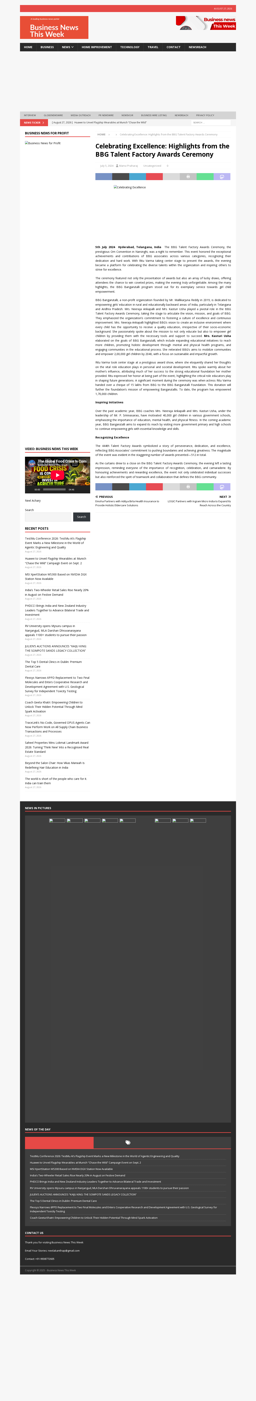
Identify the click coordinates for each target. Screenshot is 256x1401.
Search (29, 510)
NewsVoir (127, 115)
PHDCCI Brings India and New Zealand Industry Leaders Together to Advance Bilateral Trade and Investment (57, 610)
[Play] (30, 489)
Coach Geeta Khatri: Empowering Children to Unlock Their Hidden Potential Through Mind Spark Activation (54, 706)
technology (129, 47)
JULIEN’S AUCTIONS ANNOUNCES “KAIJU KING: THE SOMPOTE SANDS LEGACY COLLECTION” (83, 1194)
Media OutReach (81, 115)
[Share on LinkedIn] (137, 176)
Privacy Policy (205, 115)
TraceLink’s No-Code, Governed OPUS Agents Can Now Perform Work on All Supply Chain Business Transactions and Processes (57, 727)
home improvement (97, 47)
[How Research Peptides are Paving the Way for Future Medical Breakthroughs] (145, 1113)
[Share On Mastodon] (222, 176)
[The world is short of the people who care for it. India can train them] (110, 969)
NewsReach (197, 47)
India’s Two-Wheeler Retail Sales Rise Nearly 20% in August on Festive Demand (77, 1175)
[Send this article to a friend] (171, 176)
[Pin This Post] (154, 176)
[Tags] (128, 1142)
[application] (57, 475)
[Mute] (79, 489)
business (47, 47)
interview (30, 115)
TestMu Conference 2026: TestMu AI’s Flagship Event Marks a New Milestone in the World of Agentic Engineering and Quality (55, 543)
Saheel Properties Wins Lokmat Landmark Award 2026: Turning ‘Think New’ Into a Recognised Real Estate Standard (57, 747)
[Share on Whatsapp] (205, 176)
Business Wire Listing (154, 115)
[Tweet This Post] (120, 176)
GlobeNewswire (53, 115)
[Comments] (196, 1142)
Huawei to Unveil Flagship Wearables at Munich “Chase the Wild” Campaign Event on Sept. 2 (85, 1162)
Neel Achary (33, 500)
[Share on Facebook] (103, 176)
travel (153, 47)
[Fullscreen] (85, 489)
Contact (174, 47)
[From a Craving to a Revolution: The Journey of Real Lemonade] (128, 969)
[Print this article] (188, 176)
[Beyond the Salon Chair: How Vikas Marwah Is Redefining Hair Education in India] (92, 969)
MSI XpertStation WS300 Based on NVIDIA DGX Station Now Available (71, 1169)
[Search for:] (211, 122)
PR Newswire (106, 115)
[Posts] (59, 1142)
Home (28, 47)
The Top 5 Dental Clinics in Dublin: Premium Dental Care (63, 1201)
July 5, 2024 (106, 165)
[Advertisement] (128, 81)
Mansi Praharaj (128, 165)
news (66, 47)
